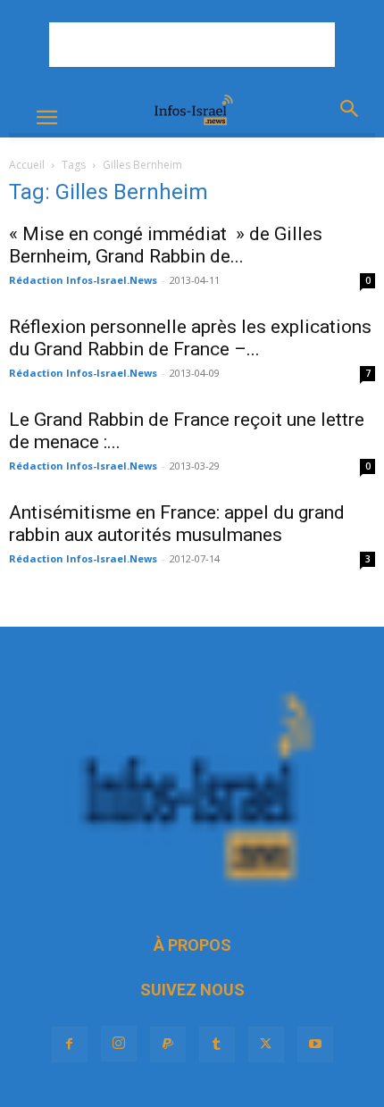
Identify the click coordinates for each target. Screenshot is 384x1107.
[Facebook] (70, 1044)
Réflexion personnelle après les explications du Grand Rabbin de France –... (190, 338)
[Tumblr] (217, 1044)
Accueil (27, 164)
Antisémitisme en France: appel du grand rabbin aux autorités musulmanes (177, 523)
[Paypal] (168, 1044)
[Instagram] (119, 1043)
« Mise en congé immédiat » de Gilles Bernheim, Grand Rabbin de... (165, 245)
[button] (46, 118)
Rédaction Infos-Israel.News (83, 280)
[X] (266, 1044)
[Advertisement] (192, 44)
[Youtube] (315, 1044)
